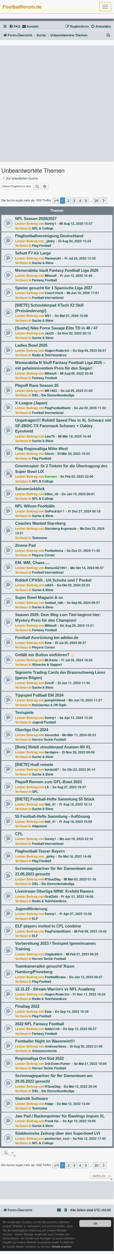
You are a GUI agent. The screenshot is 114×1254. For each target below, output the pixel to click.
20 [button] (96, 200)
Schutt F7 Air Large (33, 253)
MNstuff (51, 275)
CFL (19, 834)
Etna (48, 642)
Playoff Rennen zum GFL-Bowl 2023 (48, 782)
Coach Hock (54, 292)
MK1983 (51, 390)
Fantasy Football (44, 280)
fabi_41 (50, 804)
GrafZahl (51, 896)
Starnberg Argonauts (60, 528)
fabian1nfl (52, 1028)
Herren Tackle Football (49, 739)
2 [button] (68, 200)
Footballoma (54, 550)
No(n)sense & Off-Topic (49, 704)
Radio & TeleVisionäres (49, 355)
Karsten (51, 476)
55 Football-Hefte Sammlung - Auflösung (52, 816)
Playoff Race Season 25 (36, 385)
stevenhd (52, 734)
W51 (48, 315)
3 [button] (74, 200)
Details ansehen (62, 1246)
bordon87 (52, 769)
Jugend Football (44, 722)
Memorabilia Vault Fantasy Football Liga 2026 (56, 270)
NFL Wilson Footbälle (35, 506)
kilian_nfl (51, 494)
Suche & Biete (42, 262)
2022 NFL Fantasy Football (39, 1024)
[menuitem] (14, 26)
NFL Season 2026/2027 (36, 219)
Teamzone (39, 537)
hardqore (51, 752)
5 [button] (86, 200)
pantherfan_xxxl (57, 1138)
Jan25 (49, 333)
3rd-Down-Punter (57, 1063)
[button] (55, 201)
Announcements (44, 1050)
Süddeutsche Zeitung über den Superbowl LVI (57, 1133)
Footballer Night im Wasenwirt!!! (45, 1041)
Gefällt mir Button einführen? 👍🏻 (45, 655)
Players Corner (43, 555)
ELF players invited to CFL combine (48, 926)
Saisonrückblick (30, 489)
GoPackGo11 (55, 511)
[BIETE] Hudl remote (34, 764)
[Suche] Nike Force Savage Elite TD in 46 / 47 (56, 328)
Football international (47, 297)
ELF (35, 918)
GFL (35, 791)
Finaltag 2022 (27, 1006)
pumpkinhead (55, 700)
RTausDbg (52, 879)
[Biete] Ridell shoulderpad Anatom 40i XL (53, 747)
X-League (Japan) (31, 403)
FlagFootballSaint (58, 407)
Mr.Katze (51, 660)
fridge (49, 1103)
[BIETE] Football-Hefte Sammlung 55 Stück (54, 799)
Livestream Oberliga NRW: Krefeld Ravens (54, 891)
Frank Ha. (52, 1121)
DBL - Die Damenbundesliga (53, 395)
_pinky (50, 241)
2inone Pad (25, 545)
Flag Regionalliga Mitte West (41, 449)
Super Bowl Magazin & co (39, 597)
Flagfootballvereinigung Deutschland (49, 236)
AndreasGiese (55, 1046)
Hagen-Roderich (57, 350)
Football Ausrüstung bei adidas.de (46, 638)
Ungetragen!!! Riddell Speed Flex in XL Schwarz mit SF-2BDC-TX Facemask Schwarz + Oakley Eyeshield (63, 425)
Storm (49, 453)
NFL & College (42, 228)
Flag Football (41, 245)
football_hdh (54, 602)
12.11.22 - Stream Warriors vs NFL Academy (55, 989)
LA (47, 787)
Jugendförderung (31, 909)
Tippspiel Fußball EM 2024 (39, 695)
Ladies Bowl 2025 (31, 345)
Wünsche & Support (47, 664)
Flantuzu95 (53, 258)
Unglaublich (53, 954)
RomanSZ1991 (56, 567)
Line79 (50, 436)
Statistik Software (31, 1098)
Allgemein (39, 826)
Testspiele (24, 712)
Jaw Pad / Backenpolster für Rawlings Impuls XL (60, 1116)
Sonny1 (50, 223)
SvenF (49, 682)
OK (95, 1223)
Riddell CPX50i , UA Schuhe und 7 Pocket (53, 580)
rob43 (49, 585)
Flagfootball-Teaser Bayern (40, 851)
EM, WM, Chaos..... (32, 563)
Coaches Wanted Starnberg (40, 523)
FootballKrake (55, 977)
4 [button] (80, 200)
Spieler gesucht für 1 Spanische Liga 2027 (53, 288)
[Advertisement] (57, 103)
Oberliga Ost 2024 (31, 730)
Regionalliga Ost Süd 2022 (39, 1058)
